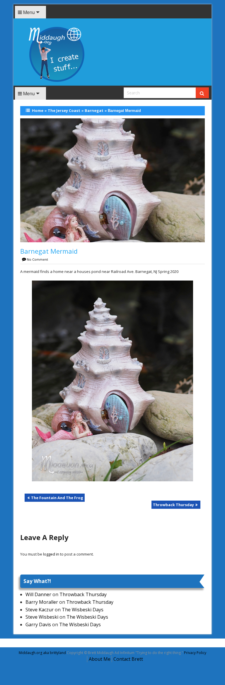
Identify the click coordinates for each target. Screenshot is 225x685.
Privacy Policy (195, 652)
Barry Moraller (41, 602)
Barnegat (94, 110)
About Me (99, 659)
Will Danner (38, 594)
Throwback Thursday (173, 504)
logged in (51, 554)
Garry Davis (38, 624)
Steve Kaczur (39, 609)
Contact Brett (128, 659)
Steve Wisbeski (41, 617)
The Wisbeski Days (82, 609)
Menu (28, 12)
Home (37, 110)
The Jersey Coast (64, 110)
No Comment (37, 259)
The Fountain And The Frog (57, 497)
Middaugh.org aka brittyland (42, 652)
